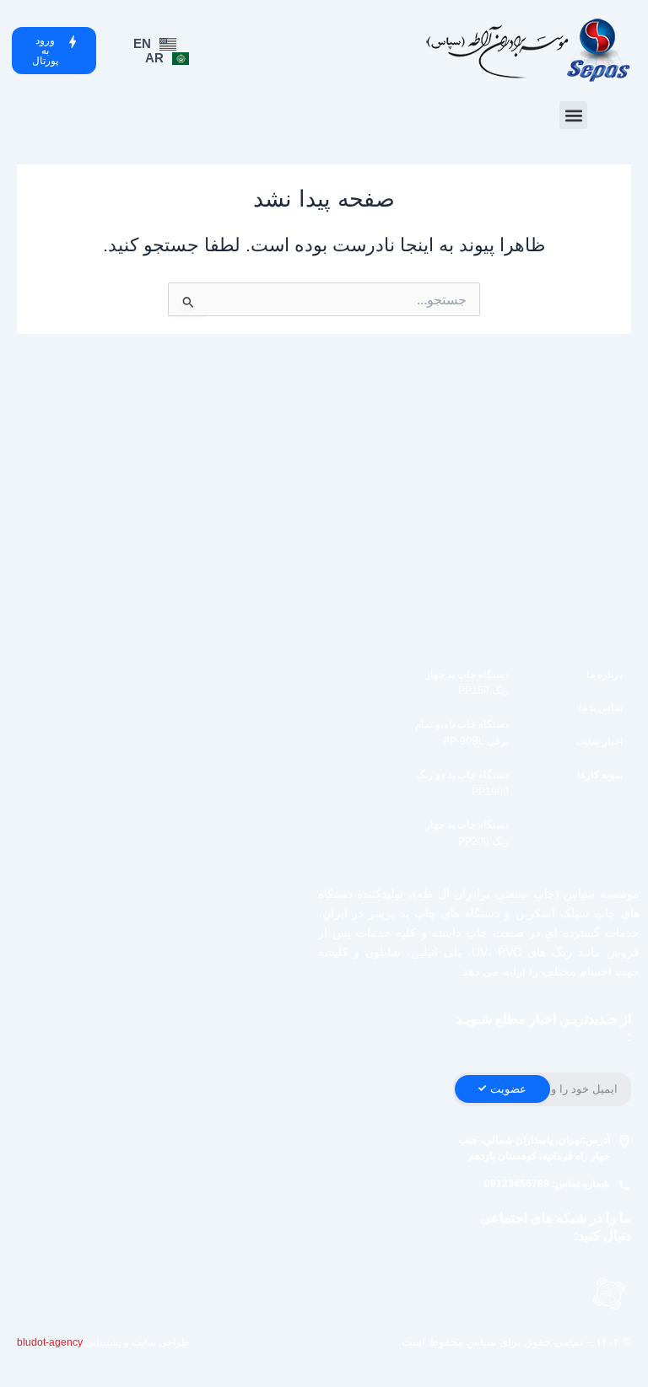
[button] (573, 115)
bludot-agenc (47, 1342)
